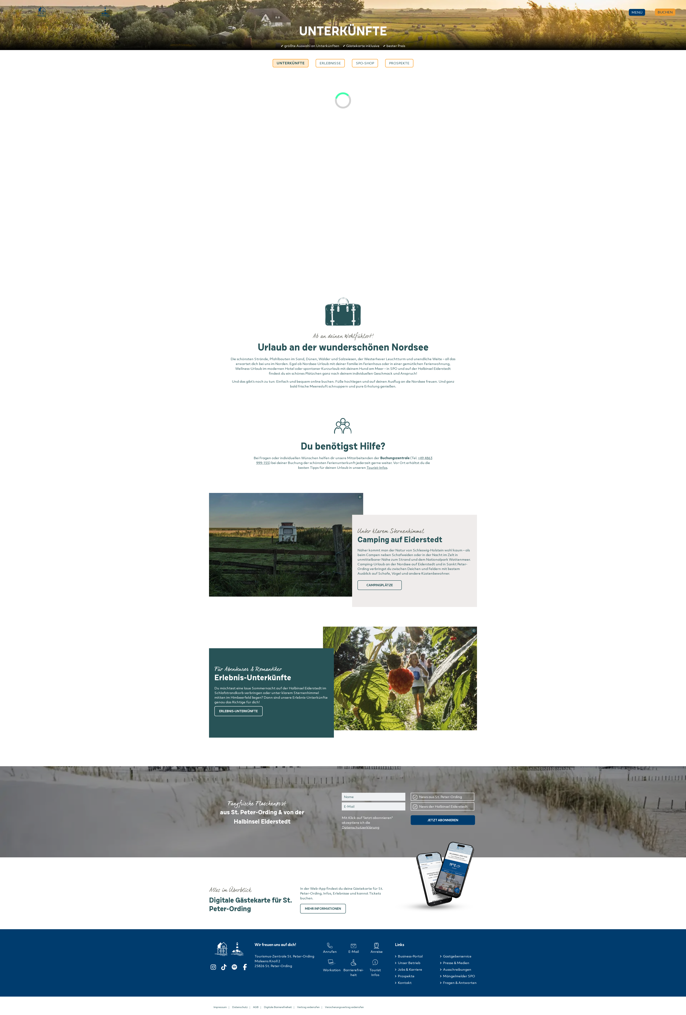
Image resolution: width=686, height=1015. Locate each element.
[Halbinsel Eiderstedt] (105, 12)
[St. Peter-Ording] (41, 12)
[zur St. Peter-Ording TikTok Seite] (224, 966)
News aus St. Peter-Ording (440, 796)
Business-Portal (410, 956)
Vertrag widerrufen (308, 1007)
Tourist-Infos (377, 467)
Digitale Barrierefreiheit (278, 1007)
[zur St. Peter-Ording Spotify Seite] (234, 966)
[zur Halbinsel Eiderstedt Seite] (237, 949)
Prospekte (399, 63)
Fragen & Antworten (460, 982)
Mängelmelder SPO (459, 976)
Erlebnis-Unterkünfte (238, 711)
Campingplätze (379, 585)
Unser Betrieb (409, 962)
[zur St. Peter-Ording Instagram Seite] (213, 966)
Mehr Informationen (323, 909)
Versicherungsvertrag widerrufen (344, 1007)
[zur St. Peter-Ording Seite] (221, 949)
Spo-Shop (365, 63)
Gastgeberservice (457, 956)
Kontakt (405, 982)
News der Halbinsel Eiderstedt (443, 806)
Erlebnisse (330, 63)
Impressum (220, 1007)
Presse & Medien (456, 962)
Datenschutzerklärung (360, 827)
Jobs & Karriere (410, 969)
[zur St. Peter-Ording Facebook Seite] (245, 966)
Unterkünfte (291, 63)
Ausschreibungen (457, 969)
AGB (256, 1007)
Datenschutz (240, 1007)
